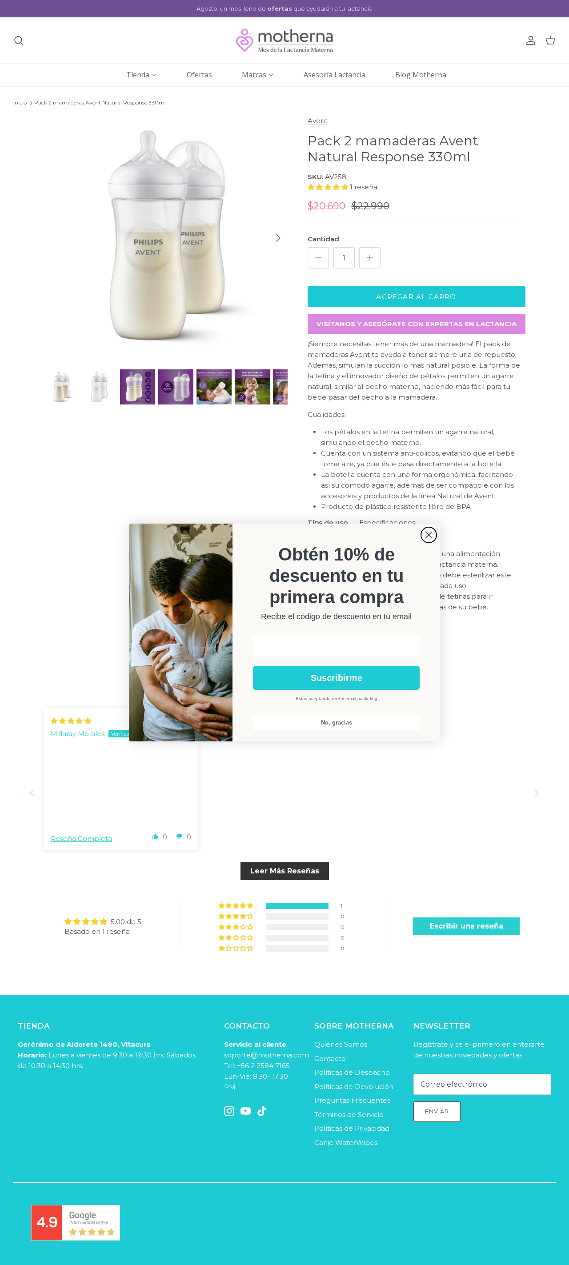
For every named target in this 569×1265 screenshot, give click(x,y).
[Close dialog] (429, 535)
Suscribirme (336, 678)
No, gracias (336, 722)
